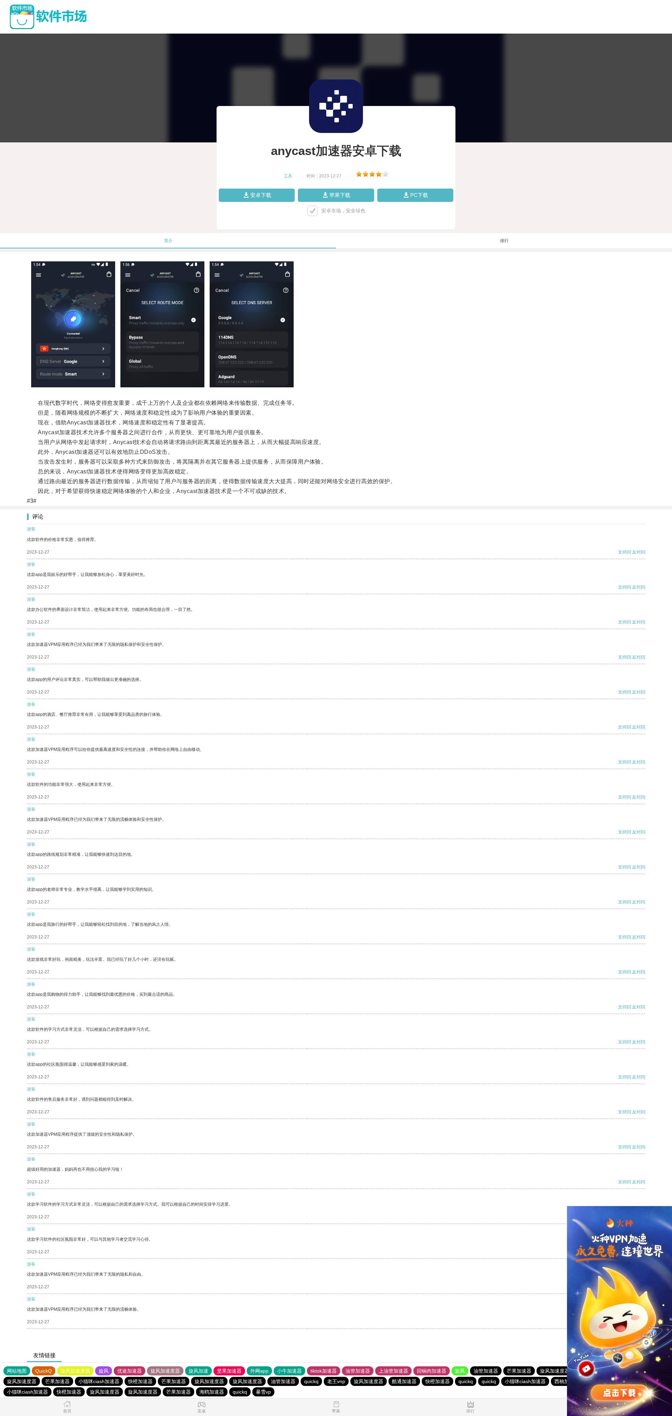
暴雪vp (263, 1392)
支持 (622, 552)
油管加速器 (357, 1371)
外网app (259, 1371)
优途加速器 (129, 1371)
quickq (311, 1381)
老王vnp (336, 1381)
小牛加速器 (289, 1371)
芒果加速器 (519, 1371)
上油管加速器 (393, 1371)
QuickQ (43, 1371)
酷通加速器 (404, 1381)
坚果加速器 (229, 1371)
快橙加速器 (140, 1381)
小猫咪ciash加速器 (98, 1381)
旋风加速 (198, 1371)
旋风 (103, 1371)
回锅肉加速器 (431, 1371)
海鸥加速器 (212, 1392)
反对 (636, 552)
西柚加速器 (566, 1381)
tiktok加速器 (323, 1371)
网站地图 (17, 1371)
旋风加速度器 (75, 1371)
